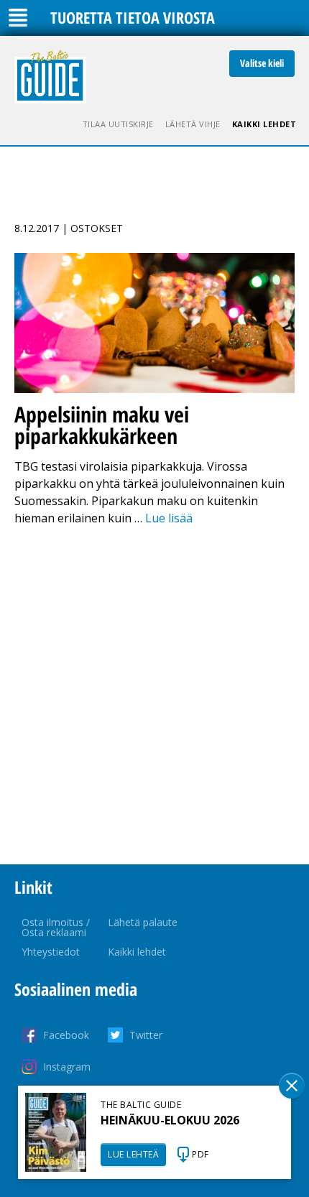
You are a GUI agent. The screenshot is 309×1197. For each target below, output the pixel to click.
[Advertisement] (154, 695)
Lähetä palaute (142, 922)
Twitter (145, 1035)
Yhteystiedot (51, 951)
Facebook (66, 1035)
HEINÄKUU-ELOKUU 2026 (170, 1120)
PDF (200, 1154)
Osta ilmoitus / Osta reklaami (56, 927)
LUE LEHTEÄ (133, 1154)
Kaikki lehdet (264, 124)
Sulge (292, 1086)
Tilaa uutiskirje (118, 124)
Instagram (67, 1066)
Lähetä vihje (193, 124)
